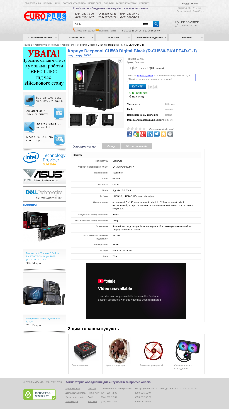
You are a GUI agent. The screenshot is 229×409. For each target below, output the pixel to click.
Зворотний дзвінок (85, 31)
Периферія (186, 37)
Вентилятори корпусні (151, 365)
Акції (57, 3)
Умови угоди (71, 401)
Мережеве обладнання (150, 37)
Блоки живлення (80, 365)
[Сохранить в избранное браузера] (163, 134)
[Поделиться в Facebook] (129, 134)
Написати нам (106, 31)
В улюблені (150, 87)
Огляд (111, 146)
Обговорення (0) (136, 146)
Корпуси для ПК (70, 45)
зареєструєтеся (145, 75)
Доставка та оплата (74, 3)
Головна (28, 45)
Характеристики (84, 146)
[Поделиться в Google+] (143, 134)
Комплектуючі (77, 37)
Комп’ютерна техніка (40, 37)
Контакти (144, 3)
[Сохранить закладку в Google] (136, 134)
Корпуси (55, 45)
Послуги (109, 3)
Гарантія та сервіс (126, 3)
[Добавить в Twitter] (157, 134)
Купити (137, 86)
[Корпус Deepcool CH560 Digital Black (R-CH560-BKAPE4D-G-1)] (75, 120)
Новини (47, 3)
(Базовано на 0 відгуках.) (161, 129)
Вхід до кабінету (191, 3)
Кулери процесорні (115, 365)
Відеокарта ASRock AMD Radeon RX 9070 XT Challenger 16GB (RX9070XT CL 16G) (43, 256)
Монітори (113, 37)
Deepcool (139, 62)
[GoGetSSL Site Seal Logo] (44, 394)
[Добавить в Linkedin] (150, 134)
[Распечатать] (170, 134)
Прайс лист (94, 3)
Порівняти (156, 87)
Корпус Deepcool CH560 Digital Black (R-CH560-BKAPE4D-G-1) (112, 45)
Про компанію (33, 3)
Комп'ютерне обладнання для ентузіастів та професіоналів (110, 8)
